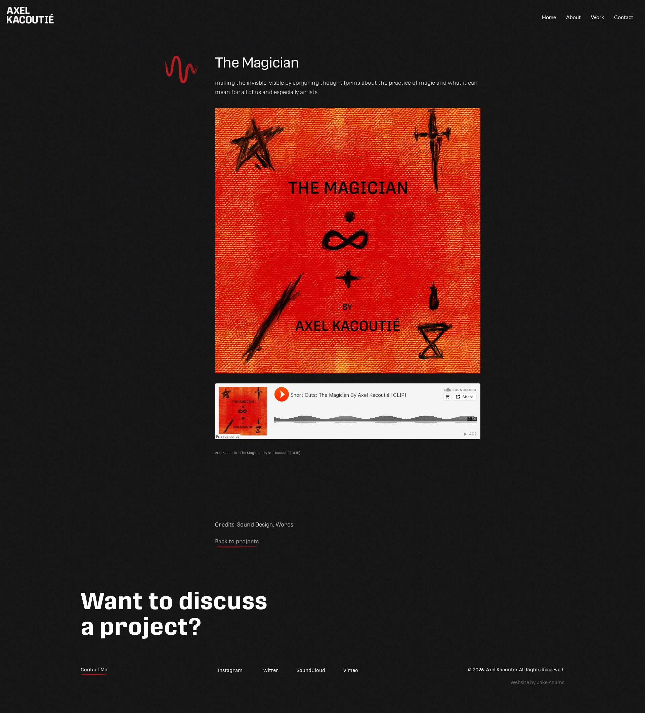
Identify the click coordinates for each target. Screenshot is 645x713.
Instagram (230, 670)
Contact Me (94, 669)
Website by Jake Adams (537, 682)
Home (549, 17)
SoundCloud (311, 670)
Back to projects (237, 541)
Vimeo (350, 670)
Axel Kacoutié (226, 453)
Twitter (269, 670)
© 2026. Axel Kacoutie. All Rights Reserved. (516, 669)
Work (597, 17)
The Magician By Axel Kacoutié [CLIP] (270, 453)
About (573, 17)
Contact (623, 17)
